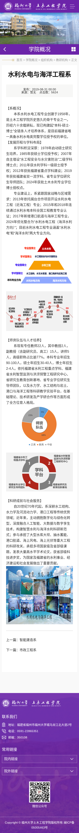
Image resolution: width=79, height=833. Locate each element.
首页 (19, 60)
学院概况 (31, 60)
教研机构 (62, 60)
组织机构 (47, 60)
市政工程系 (28, 650)
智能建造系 (28, 640)
